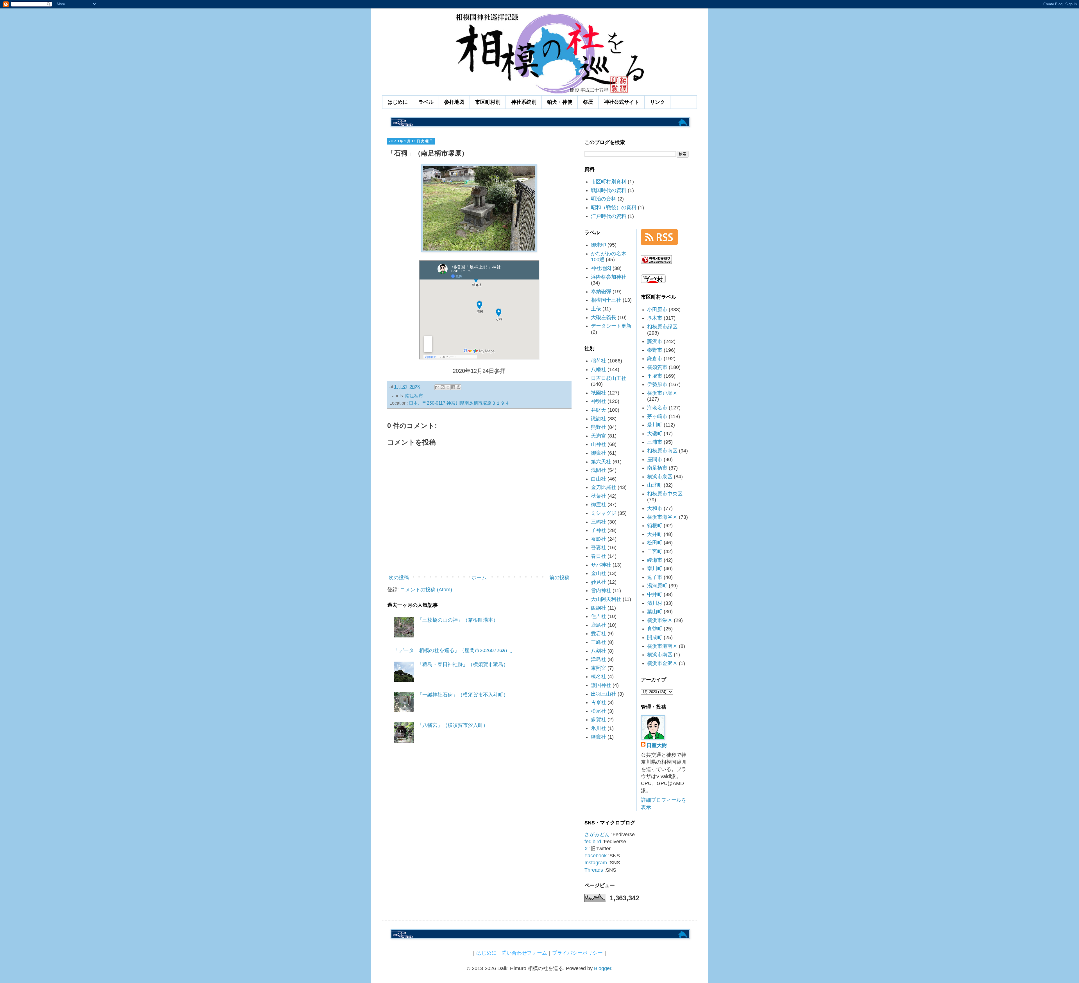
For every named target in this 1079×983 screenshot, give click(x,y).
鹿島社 (598, 625)
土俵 (596, 309)
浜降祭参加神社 (608, 277)
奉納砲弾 (601, 291)
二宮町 (654, 551)
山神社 (598, 444)
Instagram (595, 862)
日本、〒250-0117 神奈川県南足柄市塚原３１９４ (459, 402)
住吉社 (598, 616)
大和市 (654, 508)
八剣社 (598, 651)
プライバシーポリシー (577, 953)
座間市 (654, 459)
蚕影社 (598, 539)
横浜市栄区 (659, 620)
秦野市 (654, 350)
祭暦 (588, 102)
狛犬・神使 (559, 102)
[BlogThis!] (442, 387)
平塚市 (654, 376)
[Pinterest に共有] (458, 387)
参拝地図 (454, 102)
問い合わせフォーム (524, 953)
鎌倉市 (654, 358)
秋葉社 (598, 496)
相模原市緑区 (662, 327)
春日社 (598, 556)
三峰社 (598, 642)
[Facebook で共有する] (453, 387)
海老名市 (657, 408)
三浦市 (654, 442)
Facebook (595, 855)
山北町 (654, 485)
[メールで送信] (437, 387)
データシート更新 (611, 326)
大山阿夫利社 (606, 599)
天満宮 (598, 436)
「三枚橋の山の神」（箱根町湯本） (457, 620)
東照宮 (598, 668)
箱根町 (654, 525)
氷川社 (598, 728)
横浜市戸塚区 (662, 393)
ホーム (479, 577)
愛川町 (654, 425)
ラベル (426, 102)
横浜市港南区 (662, 646)
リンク (657, 102)
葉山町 (654, 611)
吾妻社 (598, 547)
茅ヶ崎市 (657, 416)
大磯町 (654, 433)
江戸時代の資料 (608, 216)
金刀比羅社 (603, 487)
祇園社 (598, 393)
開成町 (654, 637)
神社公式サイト (621, 102)
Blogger (602, 968)
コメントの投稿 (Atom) (426, 589)
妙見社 (598, 582)
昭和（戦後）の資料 (613, 207)
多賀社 (598, 719)
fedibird (592, 841)
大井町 (654, 534)
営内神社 (601, 590)
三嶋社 (598, 522)
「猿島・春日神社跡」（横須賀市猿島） (462, 664)
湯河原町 (657, 586)
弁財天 (598, 410)
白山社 (598, 479)
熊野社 (598, 427)
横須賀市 (657, 367)
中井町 (654, 594)
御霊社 (598, 504)
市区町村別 (487, 102)
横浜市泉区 (659, 476)
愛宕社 (598, 633)
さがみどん (597, 834)
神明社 (598, 401)
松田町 (654, 542)
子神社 (598, 530)
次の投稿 (399, 577)
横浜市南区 (659, 654)
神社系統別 (523, 102)
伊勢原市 (657, 384)
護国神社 (601, 685)
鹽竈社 (598, 737)
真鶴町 (654, 629)
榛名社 (598, 676)
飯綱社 (598, 608)
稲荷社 (598, 361)
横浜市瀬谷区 (662, 517)
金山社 (598, 573)
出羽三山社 (603, 694)
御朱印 (598, 245)
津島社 (598, 659)
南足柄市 (414, 395)
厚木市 (654, 318)
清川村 (654, 603)
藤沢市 (654, 341)
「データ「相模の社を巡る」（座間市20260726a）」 (454, 650)
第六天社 (601, 462)
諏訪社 (598, 418)
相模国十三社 (606, 300)
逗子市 (654, 577)
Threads (593, 870)
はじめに (397, 102)
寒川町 (654, 568)
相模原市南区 (662, 451)
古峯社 (598, 702)
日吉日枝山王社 (608, 378)
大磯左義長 (603, 317)
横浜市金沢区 (662, 663)
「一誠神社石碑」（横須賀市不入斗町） (462, 695)
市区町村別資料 (608, 181)
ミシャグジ (603, 513)
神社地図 (601, 268)
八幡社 (598, 369)
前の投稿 (559, 577)
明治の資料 (603, 199)
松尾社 (598, 711)
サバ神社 (601, 565)
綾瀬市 (654, 560)
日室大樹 (657, 745)
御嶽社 (598, 453)
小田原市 (657, 309)
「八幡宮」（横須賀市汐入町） (452, 725)
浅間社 (598, 470)
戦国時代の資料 (608, 190)
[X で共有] (448, 387)
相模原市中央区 (665, 494)
